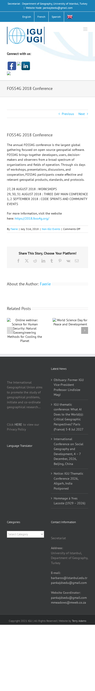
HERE (18, 424)
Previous (68, 114)
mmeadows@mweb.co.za (68, 602)
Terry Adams (79, 620)
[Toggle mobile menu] (85, 29)
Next (81, 114)
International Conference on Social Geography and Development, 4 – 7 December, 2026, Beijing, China (68, 451)
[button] (10, 330)
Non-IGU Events (51, 229)
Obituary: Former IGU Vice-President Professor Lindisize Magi (69, 387)
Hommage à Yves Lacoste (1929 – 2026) (69, 500)
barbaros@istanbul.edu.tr (69, 578)
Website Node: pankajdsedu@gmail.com (49, 7)
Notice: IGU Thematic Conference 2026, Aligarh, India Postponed (68, 480)
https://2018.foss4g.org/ (32, 218)
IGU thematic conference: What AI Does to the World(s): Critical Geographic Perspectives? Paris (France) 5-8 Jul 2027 (68, 416)
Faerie (14, 229)
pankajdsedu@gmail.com (69, 583)
